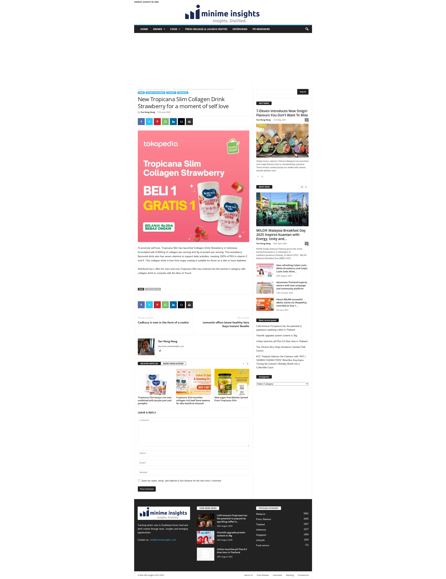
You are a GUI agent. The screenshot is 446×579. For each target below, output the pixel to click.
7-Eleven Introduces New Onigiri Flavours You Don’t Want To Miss (282, 113)
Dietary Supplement (161, 89)
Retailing (290, 575)
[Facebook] (141, 121)
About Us (248, 575)
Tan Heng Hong (148, 112)
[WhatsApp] (165, 121)
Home (144, 29)
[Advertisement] (223, 59)
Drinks (157, 29)
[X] (149, 121)
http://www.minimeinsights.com (171, 346)
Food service (262, 545)
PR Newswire (261, 29)
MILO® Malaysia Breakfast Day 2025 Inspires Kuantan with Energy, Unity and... (281, 234)
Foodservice (303, 575)
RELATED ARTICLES (149, 363)
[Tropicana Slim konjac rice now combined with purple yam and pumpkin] (155, 382)
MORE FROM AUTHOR (173, 363)
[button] (307, 29)
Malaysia (260, 514)
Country (171, 93)
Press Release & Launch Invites (206, 29)
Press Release (263, 519)
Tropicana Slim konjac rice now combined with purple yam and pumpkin (154, 400)
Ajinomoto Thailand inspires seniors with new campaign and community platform (291, 285)
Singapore (261, 535)
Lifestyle (260, 540)
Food (173, 29)
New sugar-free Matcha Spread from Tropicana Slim (231, 399)
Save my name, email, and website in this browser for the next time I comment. (181, 480)
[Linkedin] (173, 121)
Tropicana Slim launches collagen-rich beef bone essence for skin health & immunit (193, 400)
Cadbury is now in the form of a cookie (163, 322)
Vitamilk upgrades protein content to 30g (276, 335)
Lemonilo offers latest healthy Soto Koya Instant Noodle (226, 324)
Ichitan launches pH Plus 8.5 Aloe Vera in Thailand (281, 341)
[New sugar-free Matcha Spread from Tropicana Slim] (231, 382)
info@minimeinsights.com (163, 540)
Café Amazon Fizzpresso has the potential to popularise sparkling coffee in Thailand (279, 328)
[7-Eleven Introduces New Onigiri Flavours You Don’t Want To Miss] (282, 141)
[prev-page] (243, 363)
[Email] (181, 121)
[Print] (189, 121)
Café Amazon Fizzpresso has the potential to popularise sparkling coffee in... (232, 518)
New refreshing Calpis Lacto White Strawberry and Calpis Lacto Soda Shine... (291, 268)
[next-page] (247, 363)
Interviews (240, 29)
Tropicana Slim (153, 289)
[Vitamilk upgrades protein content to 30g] (205, 537)
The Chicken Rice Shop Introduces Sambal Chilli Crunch (280, 349)
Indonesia (182, 93)
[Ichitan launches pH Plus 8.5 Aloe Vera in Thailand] (205, 554)
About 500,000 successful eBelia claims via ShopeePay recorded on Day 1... (291, 302)
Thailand (260, 524)
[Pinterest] (157, 121)
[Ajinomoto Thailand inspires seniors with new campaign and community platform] (265, 287)
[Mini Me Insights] (223, 14)
